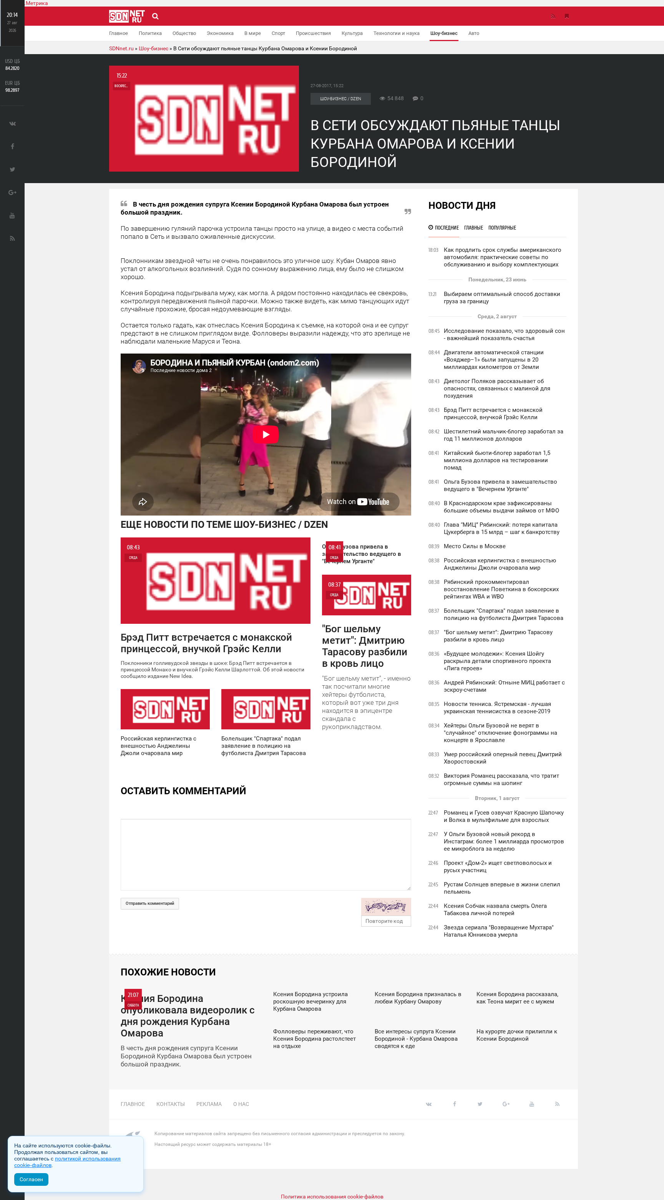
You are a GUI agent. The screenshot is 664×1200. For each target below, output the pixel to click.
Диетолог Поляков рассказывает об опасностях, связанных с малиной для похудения (497, 388)
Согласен (31, 1179)
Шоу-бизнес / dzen (340, 98)
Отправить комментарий (150, 903)
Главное (118, 33)
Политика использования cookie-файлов (332, 1196)
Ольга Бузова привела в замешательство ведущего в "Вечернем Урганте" (500, 485)
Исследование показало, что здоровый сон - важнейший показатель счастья (504, 334)
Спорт (278, 33)
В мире (252, 33)
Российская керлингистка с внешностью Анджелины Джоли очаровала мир (500, 564)
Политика (150, 33)
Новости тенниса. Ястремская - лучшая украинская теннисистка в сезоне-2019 (497, 708)
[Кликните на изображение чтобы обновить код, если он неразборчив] (386, 907)
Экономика (220, 33)
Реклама (209, 1104)
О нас (241, 1104)
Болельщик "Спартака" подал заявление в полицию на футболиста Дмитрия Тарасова (503, 614)
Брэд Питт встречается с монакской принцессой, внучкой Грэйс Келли (493, 414)
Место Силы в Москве (475, 546)
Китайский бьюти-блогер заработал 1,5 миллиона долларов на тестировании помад (497, 460)
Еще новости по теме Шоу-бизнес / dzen (224, 524)
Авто (473, 33)
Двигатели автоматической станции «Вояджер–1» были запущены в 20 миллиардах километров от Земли (494, 359)
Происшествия (313, 33)
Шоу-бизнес (444, 33)
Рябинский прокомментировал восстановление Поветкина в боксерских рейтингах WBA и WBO (501, 589)
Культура (352, 33)
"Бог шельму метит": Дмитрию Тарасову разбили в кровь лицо (498, 636)
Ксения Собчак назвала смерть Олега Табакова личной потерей (495, 909)
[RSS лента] (553, 16)
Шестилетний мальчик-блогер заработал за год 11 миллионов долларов (503, 435)
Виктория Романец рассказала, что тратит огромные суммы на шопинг (501, 779)
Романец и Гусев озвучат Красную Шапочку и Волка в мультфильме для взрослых (504, 816)
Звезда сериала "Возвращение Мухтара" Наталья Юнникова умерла (499, 931)
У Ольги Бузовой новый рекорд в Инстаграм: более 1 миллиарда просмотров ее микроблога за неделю (504, 841)
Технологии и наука (397, 33)
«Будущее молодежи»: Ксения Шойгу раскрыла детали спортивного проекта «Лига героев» (497, 661)
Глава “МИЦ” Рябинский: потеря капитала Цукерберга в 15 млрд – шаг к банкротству (501, 528)
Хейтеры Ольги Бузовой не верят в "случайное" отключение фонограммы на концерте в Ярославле (500, 733)
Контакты (170, 1104)
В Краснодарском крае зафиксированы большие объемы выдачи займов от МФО (501, 507)
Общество (184, 33)
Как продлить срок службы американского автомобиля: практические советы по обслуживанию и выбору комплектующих (502, 257)
